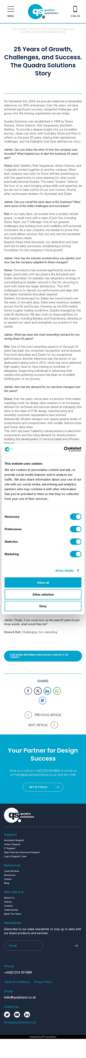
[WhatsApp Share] (57, 691)
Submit (78, 946)
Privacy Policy (43, 982)
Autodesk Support (14, 840)
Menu (11, 16)
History (8, 902)
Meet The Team (12, 914)
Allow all (43, 582)
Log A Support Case (15, 856)
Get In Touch (38, 787)
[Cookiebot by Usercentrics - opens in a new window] (63, 449)
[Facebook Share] (28, 691)
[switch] (75, 529)
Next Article (38, 725)
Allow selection (43, 594)
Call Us (75, 16)
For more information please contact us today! (39, 656)
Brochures (9, 875)
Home (15, 29)
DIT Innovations (49, 1037)
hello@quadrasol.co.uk (20, 997)
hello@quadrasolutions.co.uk (35, 775)
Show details (64, 570)
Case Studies (11, 871)
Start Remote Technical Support (22, 852)
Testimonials (11, 910)
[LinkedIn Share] (47, 691)
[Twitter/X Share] (38, 691)
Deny (43, 606)
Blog (24, 29)
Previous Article (48, 715)
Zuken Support (12, 844)
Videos (8, 879)
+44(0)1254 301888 (18, 972)
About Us (9, 898)
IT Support (9, 848)
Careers (8, 906)
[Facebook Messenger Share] (42, 700)
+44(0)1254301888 (46, 771)
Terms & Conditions (17, 982)
